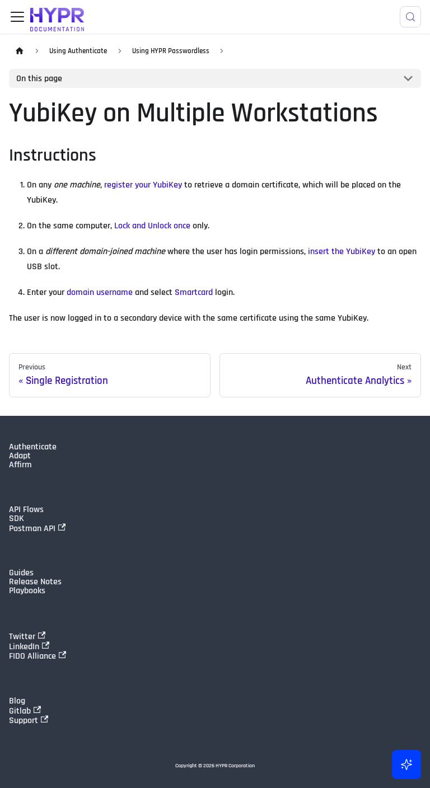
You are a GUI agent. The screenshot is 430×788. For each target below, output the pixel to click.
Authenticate (33, 447)
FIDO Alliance (32, 656)
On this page (39, 79)
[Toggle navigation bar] (17, 16)
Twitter (22, 636)
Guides (21, 573)
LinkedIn (24, 646)
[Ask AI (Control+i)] (406, 764)
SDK (16, 518)
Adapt (20, 456)
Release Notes (35, 582)
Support (23, 720)
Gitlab (20, 711)
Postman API (32, 528)
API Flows (26, 509)
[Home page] (19, 51)
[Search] (410, 16)
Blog (17, 701)
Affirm (20, 465)
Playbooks (27, 591)
